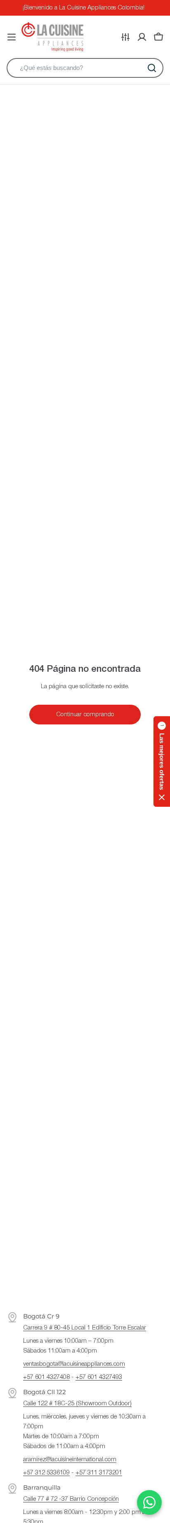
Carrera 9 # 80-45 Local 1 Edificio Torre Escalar (84, 1328)
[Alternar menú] (12, 37)
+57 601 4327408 (46, 1377)
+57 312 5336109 (46, 1473)
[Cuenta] (142, 37)
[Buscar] (152, 68)
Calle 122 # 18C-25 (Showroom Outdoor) (77, 1404)
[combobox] (85, 68)
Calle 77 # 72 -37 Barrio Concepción (71, 1499)
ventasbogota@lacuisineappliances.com (74, 1364)
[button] (161, 761)
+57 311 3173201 (99, 1473)
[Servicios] (125, 37)
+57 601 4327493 (99, 1377)
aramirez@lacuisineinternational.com (69, 1459)
